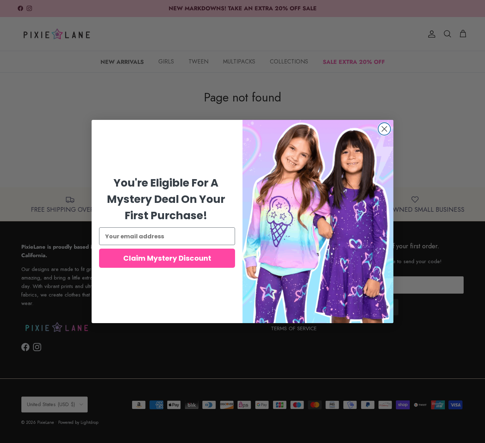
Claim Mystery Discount (167, 258)
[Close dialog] (384, 129)
